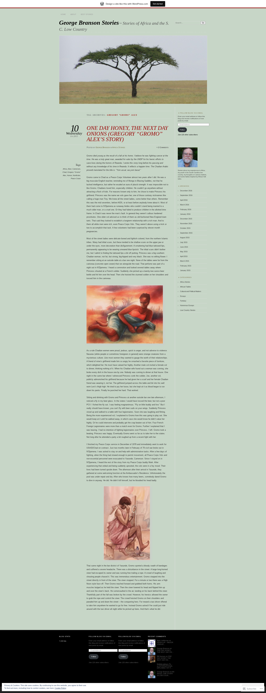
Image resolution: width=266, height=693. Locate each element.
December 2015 (186, 219)
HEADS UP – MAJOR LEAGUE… (165, 643)
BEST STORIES (87, 14)
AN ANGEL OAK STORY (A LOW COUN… (165, 673)
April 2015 (183, 256)
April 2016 (183, 200)
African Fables (185, 287)
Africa (65, 169)
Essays (183, 296)
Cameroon (76, 169)
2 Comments (163, 147)
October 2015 (185, 228)
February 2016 (185, 209)
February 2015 (185, 266)
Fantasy (183, 301)
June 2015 (184, 247)
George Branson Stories (89, 22)
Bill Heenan (161, 656)
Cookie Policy (60, 688)
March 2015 (184, 261)
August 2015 (184, 237)
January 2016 (185, 214)
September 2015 (186, 233)
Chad (64, 172)
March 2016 (184, 205)
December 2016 (186, 191)
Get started (158, 4)
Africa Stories (118, 147)
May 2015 (183, 251)
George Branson (103, 147)
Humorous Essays (187, 305)
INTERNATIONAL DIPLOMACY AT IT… (165, 667)
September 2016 (186, 195)
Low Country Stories (187, 310)
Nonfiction (76, 175)
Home (63, 14)
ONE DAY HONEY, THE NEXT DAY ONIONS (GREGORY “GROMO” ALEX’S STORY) (127, 133)
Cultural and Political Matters (190, 291)
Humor (69, 175)
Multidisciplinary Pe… (165, 664)
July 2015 (183, 242)
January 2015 (185, 270)
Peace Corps (76, 178)
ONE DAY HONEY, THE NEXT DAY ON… (165, 651)
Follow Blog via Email (191, 113)
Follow (182, 130)
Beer (69, 169)
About (73, 14)
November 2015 (186, 223)
